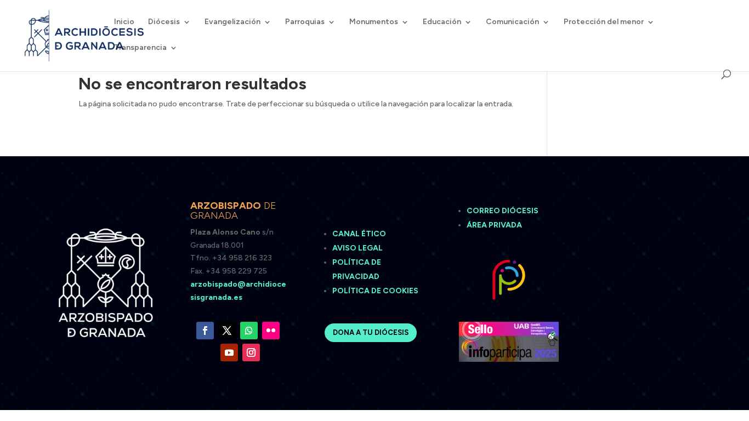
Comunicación (512, 22)
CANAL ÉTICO (360, 233)
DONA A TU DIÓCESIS (370, 332)
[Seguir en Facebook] (205, 330)
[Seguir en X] (227, 330)
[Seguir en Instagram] (251, 352)
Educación (442, 22)
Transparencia (140, 48)
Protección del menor (604, 22)
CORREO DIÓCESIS (502, 210)
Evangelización (232, 22)
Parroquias (305, 22)
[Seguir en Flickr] (271, 330)
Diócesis (164, 22)
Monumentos (373, 22)
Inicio (124, 22)
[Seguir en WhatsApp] (249, 330)
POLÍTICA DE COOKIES (375, 290)
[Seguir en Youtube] (229, 352)
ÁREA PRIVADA (494, 225)
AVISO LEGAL (358, 248)
